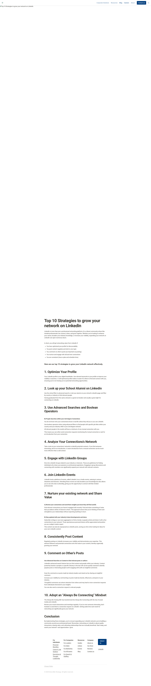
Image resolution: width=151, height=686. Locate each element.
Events (80, 648)
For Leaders (67, 643)
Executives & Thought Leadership (57, 656)
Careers (126, 3)
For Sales (66, 646)
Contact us (90, 651)
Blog (120, 3)
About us (90, 643)
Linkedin (100, 649)
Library (80, 646)
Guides (80, 643)
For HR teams (68, 651)
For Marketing (68, 648)
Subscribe (102, 642)
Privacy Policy (48, 666)
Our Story (90, 646)
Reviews (90, 648)
